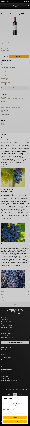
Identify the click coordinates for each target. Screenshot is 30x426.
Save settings (15, 421)
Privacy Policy (6, 409)
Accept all (15, 417)
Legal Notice (13, 409)
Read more (5, 407)
